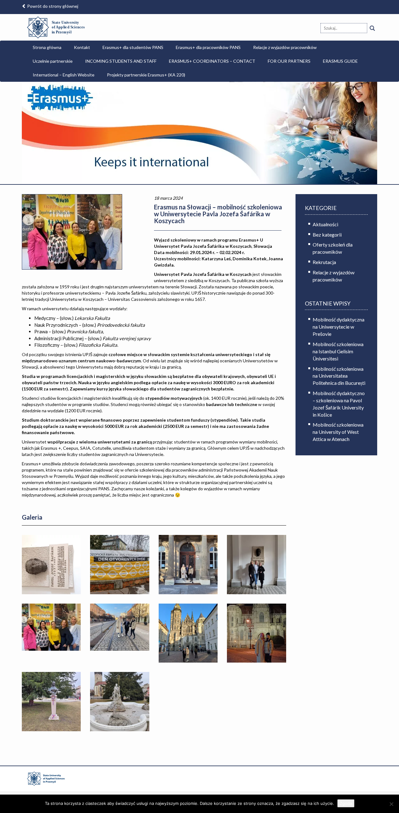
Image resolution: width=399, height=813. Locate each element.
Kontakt (82, 47)
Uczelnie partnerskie (53, 61)
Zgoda (346, 803)
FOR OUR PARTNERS (289, 61)
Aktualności (325, 224)
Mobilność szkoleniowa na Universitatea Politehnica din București (339, 376)
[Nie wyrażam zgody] (391, 804)
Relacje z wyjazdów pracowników (285, 47)
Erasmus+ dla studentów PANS (133, 47)
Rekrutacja (324, 262)
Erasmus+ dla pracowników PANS (208, 47)
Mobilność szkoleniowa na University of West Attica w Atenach (338, 432)
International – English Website (63, 74)
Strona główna (47, 47)
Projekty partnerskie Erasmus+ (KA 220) (146, 74)
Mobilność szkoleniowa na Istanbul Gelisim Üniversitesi (338, 351)
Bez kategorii (327, 235)
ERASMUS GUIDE (340, 61)
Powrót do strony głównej (52, 6)
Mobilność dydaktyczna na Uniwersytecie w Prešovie (338, 326)
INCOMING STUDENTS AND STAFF (120, 61)
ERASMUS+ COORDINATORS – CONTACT (212, 61)
